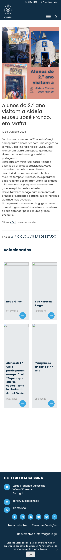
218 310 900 (19, 508)
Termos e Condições (44, 525)
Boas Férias (14, 301)
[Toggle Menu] (48, 16)
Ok (30, 554)
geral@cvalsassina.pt (26, 501)
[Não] (57, 549)
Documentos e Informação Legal (37, 534)
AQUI (13, 222)
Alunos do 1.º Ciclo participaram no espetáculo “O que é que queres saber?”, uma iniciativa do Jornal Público (15, 378)
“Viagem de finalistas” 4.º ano (44, 366)
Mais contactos (17, 525)
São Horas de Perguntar (43, 303)
